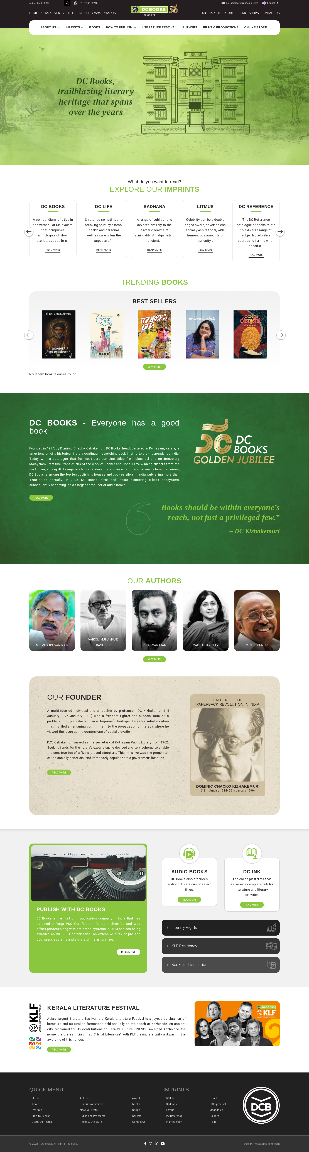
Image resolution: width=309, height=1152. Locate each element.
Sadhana (171, 1104)
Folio (213, 1121)
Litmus (170, 1110)
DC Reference (174, 1115)
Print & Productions (221, 27)
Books (94, 27)
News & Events (52, 13)
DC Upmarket (218, 1104)
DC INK (241, 13)
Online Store (255, 27)
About (35, 1104)
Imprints (72, 27)
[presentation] (29, 232)
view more (155, 366)
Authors (189, 27)
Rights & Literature (218, 13)
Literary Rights (184, 927)
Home (33, 13)
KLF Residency (184, 946)
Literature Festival (159, 27)
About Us (48, 27)
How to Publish (119, 27)
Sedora (214, 1115)
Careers (137, 1115)
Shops (254, 13)
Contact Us (270, 13)
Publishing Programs (84, 13)
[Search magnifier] (67, 3)
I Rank (214, 1098)
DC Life (170, 1098)
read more (53, 249)
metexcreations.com (267, 1143)
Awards (110, 13)
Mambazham (174, 1121)
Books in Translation (189, 964)
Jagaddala (216, 1110)
